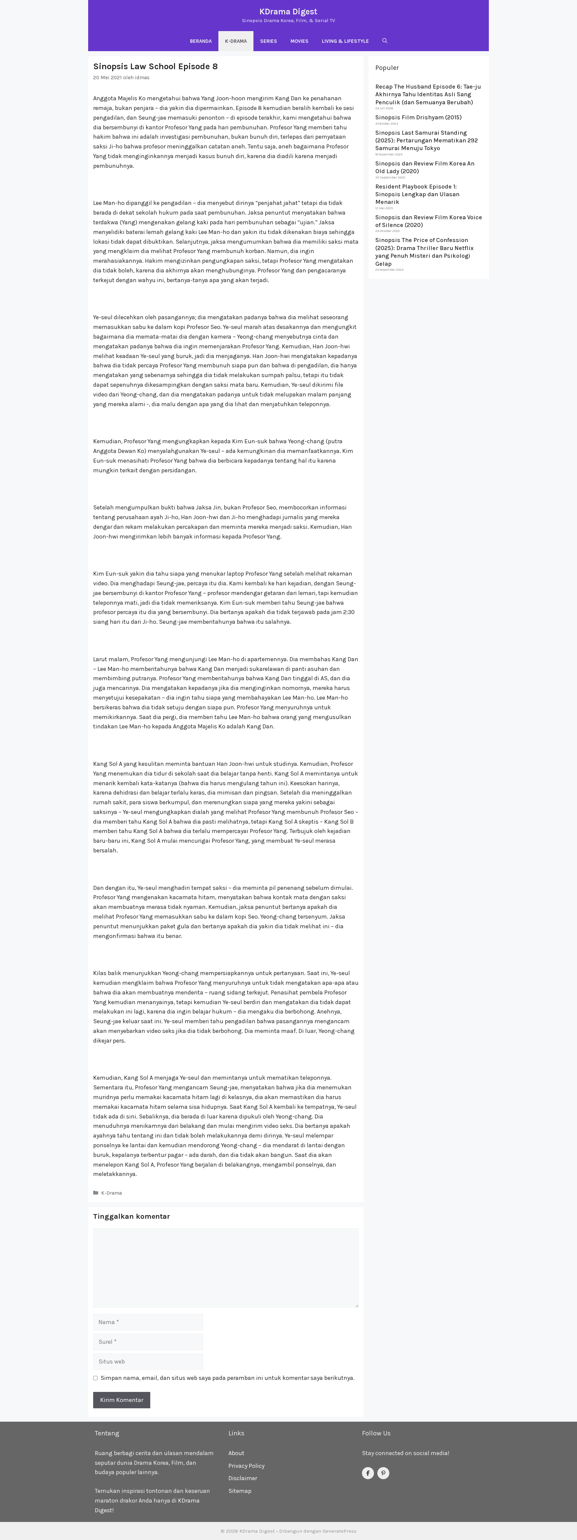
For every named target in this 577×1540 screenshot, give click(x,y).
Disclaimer (242, 1478)
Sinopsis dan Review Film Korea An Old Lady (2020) (424, 166)
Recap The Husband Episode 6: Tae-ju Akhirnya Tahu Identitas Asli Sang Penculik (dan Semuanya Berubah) (428, 94)
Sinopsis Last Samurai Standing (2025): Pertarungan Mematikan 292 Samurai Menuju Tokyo (426, 140)
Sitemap (239, 1491)
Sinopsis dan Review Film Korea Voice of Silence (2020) (428, 220)
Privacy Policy (246, 1465)
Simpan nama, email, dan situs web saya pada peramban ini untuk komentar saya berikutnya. (228, 1378)
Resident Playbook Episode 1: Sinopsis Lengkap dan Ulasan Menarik (417, 194)
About (236, 1453)
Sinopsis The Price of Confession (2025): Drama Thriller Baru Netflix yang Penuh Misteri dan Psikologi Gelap (424, 251)
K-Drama (236, 41)
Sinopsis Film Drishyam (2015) (418, 117)
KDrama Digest (288, 11)
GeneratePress (340, 1531)
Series (268, 41)
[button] (385, 41)
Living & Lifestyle (345, 41)
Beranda (201, 41)
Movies (300, 41)
